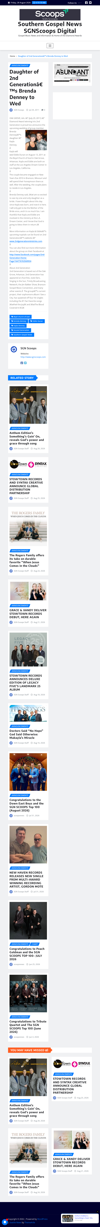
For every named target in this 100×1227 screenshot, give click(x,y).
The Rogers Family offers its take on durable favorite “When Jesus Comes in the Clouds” (27, 560)
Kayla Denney (19, 325)
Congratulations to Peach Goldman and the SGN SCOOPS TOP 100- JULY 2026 (27, 954)
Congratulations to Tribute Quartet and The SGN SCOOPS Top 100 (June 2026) (28, 1027)
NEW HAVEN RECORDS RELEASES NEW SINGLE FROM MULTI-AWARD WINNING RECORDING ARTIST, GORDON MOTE (27, 879)
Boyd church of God (22, 316)
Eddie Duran (38, 321)
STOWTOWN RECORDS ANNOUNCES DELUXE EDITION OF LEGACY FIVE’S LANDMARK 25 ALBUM (26, 682)
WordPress (42, 1219)
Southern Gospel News (23, 334)
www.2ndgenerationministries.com (26, 241)
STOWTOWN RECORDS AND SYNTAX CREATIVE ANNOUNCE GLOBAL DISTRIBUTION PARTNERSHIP (26, 486)
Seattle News (15, 1222)
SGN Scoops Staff (21, 448)
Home (12, 56)
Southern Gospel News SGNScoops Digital (50, 27)
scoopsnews (19, 815)
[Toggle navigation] (50, 45)
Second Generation (21, 330)
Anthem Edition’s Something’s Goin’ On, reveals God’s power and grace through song (27, 438)
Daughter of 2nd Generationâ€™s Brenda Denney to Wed (43, 56)
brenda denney (20, 321)
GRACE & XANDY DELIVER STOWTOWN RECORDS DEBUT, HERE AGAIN (28, 613)
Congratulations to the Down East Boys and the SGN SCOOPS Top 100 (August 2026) (27, 805)
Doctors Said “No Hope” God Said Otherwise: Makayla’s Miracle (26, 734)
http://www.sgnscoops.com (33, 357)
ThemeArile (30, 1222)
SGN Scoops (19, 110)
